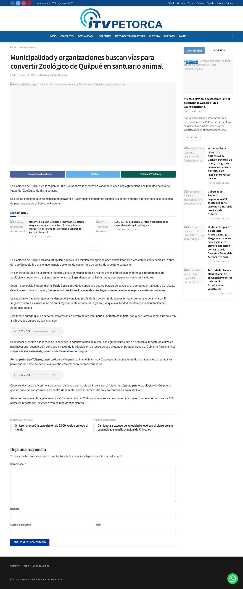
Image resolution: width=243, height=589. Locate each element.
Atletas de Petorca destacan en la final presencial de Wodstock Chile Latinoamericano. (207, 103)
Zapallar (211, 3)
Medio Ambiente (27, 47)
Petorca (201, 3)
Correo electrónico (20, 524)
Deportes (105, 36)
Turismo (169, 36)
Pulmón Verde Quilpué (73, 351)
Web (98, 524)
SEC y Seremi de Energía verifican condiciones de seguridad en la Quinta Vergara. (141, 223)
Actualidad (85, 36)
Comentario (18, 464)
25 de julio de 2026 (195, 111)
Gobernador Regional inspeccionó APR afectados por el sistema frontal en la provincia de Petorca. (220, 203)
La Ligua (181, 3)
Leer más (192, 137)
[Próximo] (96, 248)
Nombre (14, 508)
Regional (62, 75)
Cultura (154, 36)
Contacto (67, 36)
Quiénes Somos (225, 3)
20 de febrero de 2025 (127, 229)
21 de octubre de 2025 (220, 293)
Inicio (53, 36)
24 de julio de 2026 (40, 236)
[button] (232, 578)
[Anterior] (90, 248)
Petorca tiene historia (130, 36)
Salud (182, 36)
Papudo (191, 3)
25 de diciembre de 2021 (23, 75)
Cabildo (171, 3)
